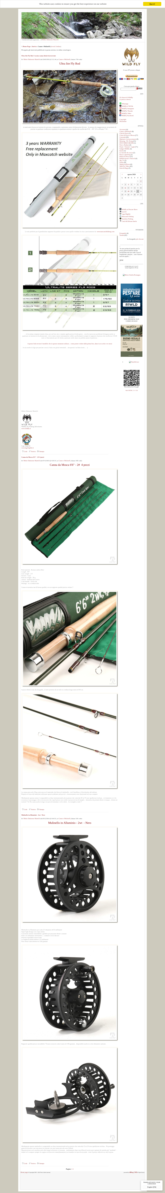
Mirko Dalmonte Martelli (50, 40)
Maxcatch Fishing (127, 216)
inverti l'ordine (56, 46)
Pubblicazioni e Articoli (127, 158)
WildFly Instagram (128, 108)
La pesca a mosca (125, 99)
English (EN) (151, 1187)
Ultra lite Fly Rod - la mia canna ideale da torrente (38, 56)
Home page (24, 1172)
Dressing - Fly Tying (126, 141)
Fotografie (122, 233)
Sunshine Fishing (127, 219)
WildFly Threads (127, 111)
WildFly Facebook (128, 115)
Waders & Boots (124, 164)
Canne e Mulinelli (65, 59)
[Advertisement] (82, 1182)
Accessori (122, 129)
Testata (121, 235)
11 (125, 188)
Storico (34, 46)
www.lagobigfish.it (27, 448)
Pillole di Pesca (124, 156)
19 (128, 191)
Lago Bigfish (125, 214)
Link (25, 451)
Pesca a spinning (124, 154)
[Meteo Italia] (131, 275)
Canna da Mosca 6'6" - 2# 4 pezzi (32, 457)
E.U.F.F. (124, 212)
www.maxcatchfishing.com (105, 231)
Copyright (122, 119)
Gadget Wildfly (124, 149)
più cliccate (140, 239)
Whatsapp (125, 104)
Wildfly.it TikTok (127, 106)
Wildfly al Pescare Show (129, 209)
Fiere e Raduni (124, 145)
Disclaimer (122, 121)
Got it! (152, 3)
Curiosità (122, 137)
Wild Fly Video (124, 166)
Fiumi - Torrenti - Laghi (127, 147)
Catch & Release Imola (129, 221)
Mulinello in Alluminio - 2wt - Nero (33, 815)
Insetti (121, 151)
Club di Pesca (123, 133)
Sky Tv (121, 160)
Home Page (27, 46)
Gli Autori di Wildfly (126, 97)
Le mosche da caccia (126, 153)
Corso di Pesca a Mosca (127, 135)
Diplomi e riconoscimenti (127, 139)
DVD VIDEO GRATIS (126, 143)
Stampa (41, 451)
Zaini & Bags (123, 168)
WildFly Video (126, 113)
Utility (121, 162)
